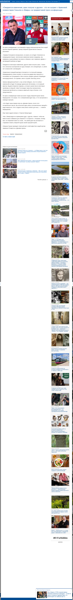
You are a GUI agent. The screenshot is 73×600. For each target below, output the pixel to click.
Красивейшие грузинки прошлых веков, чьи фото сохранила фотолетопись (59, 350)
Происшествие (42, 1)
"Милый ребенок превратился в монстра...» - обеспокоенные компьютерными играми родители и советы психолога (60, 490)
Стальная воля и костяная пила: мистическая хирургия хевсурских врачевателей (59, 137)
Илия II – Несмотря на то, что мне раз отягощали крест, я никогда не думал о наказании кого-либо (59, 531)
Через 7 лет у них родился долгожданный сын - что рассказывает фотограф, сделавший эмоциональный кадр (59, 409)
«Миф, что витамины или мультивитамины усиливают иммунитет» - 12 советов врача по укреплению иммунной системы (59, 241)
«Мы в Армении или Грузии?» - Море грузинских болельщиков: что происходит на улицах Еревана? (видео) (33, 161)
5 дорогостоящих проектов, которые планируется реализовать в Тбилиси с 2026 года (60, 369)
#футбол (12, 134)
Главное (13, 1)
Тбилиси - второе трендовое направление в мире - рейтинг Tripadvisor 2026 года (58, 117)
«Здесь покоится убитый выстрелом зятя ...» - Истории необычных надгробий (60, 451)
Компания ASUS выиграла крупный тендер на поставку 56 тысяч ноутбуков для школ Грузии (59, 38)
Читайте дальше (41, 179)
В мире (30, 1)
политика (18, 1)
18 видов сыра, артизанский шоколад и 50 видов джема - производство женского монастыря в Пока (60, 307)
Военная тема (35, 1)
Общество (22, 1)
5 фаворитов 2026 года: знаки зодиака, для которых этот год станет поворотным (59, 389)
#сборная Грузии (18, 134)
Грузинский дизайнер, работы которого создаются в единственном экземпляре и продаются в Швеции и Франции (59, 430)
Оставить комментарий (9, 136)
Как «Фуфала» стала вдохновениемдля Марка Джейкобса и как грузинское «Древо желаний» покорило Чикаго (60, 59)
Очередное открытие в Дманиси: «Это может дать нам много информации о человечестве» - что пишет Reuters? (60, 199)
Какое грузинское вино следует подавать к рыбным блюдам (59, 470)
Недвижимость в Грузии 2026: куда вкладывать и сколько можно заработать (59, 79)
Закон (26, 1)
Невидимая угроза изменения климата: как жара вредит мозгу (59, 98)
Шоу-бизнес (48, 1)
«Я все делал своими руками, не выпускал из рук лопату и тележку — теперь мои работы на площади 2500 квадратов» (60, 220)
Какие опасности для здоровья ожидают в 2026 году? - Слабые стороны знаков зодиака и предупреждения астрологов (59, 158)
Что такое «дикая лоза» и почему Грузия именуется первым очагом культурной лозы (59, 512)
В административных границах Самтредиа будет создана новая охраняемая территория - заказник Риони (59, 178)
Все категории (55, 1)
